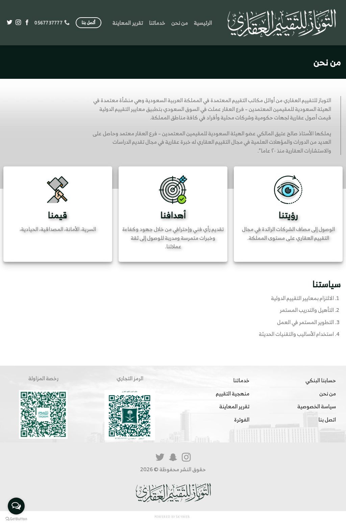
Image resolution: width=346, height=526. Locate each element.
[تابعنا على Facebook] (27, 23)
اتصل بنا (327, 419)
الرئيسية (203, 22)
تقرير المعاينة (128, 22)
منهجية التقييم (232, 393)
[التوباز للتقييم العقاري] (281, 23)
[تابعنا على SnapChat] (173, 458)
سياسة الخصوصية (316, 406)
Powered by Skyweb (172, 517)
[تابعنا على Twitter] (9, 23)
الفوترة (241, 419)
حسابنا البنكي (320, 380)
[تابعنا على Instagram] (18, 23)
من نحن (179, 22)
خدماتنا (157, 22)
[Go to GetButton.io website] (16, 519)
